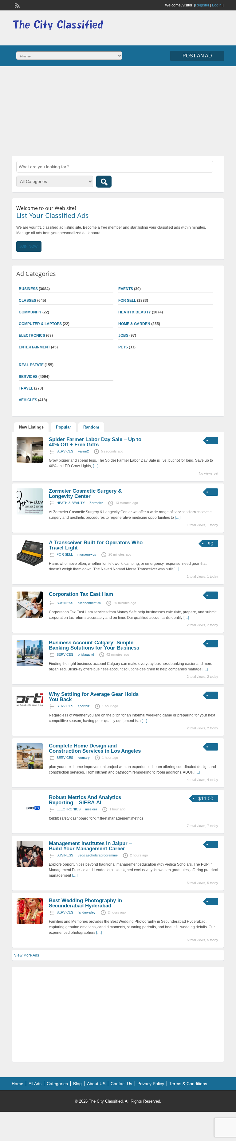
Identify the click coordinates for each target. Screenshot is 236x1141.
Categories (57, 1083)
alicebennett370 (89, 603)
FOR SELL (127, 300)
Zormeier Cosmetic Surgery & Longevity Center (85, 493)
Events (125, 289)
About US (96, 1083)
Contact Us (121, 1083)
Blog (77, 1083)
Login (217, 5)
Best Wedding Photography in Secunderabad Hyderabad (85, 903)
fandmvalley (87, 912)
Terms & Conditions (188, 1083)
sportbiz (84, 706)
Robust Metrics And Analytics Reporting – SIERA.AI (85, 799)
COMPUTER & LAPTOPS (40, 324)
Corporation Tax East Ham (81, 594)
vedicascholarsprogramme (98, 855)
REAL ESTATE (31, 365)
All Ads (35, 1083)
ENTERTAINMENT (34, 347)
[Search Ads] (104, 182)
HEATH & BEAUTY (134, 312)
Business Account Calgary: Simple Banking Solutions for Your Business (94, 645)
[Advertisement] (118, 110)
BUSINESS (65, 603)
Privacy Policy (150, 1083)
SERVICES (65, 451)
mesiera (91, 809)
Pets (123, 347)
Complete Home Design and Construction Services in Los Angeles (95, 748)
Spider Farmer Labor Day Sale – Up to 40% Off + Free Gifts (95, 442)
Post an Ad (197, 55)
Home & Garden (134, 324)
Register (202, 5)
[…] (95, 466)
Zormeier (96, 503)
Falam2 (83, 451)
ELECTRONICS (32, 335)
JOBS (123, 335)
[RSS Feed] (16, 4)
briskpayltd (86, 654)
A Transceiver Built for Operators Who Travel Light (96, 545)
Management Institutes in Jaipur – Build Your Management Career (90, 846)
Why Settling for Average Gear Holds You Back (94, 696)
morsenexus (86, 554)
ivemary (84, 757)
